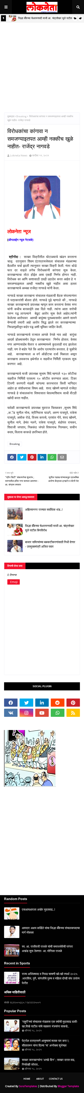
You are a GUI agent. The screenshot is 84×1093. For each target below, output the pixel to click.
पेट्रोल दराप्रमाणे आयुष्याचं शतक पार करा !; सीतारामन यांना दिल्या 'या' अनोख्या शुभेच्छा (45, 1043)
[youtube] (42, 713)
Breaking (21, 116)
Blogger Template (68, 1086)
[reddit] (57, 703)
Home (26, 1078)
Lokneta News (18, 155)
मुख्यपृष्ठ (10, 116)
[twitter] (26, 703)
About (40, 1078)
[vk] (11, 713)
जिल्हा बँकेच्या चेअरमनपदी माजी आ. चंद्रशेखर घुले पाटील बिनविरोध (49, 528)
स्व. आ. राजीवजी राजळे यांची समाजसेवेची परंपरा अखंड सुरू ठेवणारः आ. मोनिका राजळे (47, 949)
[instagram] (26, 713)
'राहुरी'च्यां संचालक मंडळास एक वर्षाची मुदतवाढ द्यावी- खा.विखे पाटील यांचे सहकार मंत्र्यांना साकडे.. (50, 1024)
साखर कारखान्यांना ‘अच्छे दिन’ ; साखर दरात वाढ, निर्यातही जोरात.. (48, 1062)
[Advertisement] (42, 64)
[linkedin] (42, 703)
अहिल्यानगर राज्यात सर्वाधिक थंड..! (44, 509)
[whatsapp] (57, 713)
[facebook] (11, 703)
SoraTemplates (28, 1086)
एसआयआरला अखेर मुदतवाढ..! (38, 909)
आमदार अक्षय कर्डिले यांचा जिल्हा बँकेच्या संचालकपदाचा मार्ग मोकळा (51, 930)
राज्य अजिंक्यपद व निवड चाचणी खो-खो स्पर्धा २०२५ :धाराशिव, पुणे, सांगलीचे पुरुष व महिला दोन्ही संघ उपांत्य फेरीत (51, 978)
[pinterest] (73, 703)
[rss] (73, 713)
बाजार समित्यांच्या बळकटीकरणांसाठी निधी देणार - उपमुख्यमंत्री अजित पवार (50, 544)
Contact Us (56, 1078)
